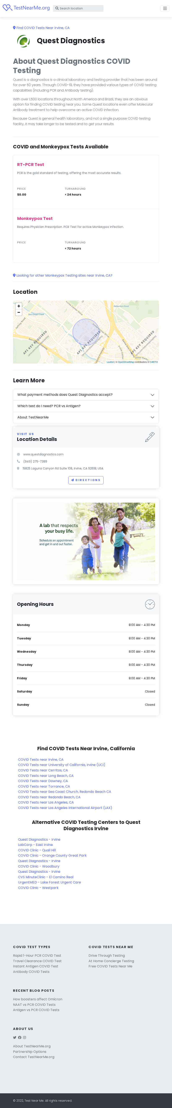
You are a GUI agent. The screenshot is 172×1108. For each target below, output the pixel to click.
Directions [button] (88, 480)
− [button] (18, 312)
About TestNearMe (33, 417)
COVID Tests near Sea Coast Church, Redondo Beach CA (64, 791)
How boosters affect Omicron (37, 999)
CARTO (154, 361)
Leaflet (110, 361)
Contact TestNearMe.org (33, 1056)
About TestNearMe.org (32, 1046)
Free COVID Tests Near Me (110, 966)
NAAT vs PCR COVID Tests (34, 1004)
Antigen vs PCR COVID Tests (36, 1009)
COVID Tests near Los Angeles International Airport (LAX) (65, 807)
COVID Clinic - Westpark (38, 887)
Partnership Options (29, 1051)
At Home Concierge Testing (111, 961)
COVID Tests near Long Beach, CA (46, 775)
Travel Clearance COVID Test (37, 961)
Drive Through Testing (107, 955)
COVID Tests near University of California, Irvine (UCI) (61, 764)
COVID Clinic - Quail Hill (37, 850)
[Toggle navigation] (165, 8)
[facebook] (19, 1037)
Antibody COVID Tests (31, 971)
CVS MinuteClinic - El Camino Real (45, 877)
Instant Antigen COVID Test (35, 966)
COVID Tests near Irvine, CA (41, 759)
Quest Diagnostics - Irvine (39, 839)
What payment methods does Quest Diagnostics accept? (65, 394)
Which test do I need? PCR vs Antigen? (49, 406)
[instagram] (24, 1037)
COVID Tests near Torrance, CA (44, 786)
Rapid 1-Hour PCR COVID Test (37, 955)
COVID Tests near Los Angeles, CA (46, 802)
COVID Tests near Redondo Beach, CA (49, 797)
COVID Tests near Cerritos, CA (43, 770)
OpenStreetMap (126, 361)
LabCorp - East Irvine (35, 844)
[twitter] (14, 1037)
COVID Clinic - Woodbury (38, 866)
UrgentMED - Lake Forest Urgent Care (49, 882)
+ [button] (18, 306)
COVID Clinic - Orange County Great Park (52, 855)
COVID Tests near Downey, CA (43, 781)
